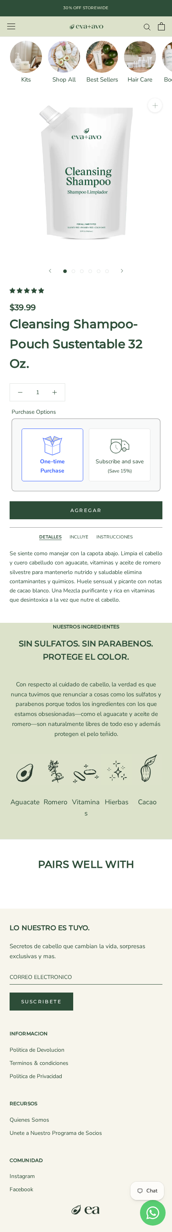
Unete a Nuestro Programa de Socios (56, 1133)
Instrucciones (114, 537)
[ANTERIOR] (50, 271)
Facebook (21, 1189)
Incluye (79, 537)
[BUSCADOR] (147, 26)
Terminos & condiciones (39, 1063)
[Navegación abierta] (11, 27)
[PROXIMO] (122, 271)
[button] (28, 291)
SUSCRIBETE (41, 1002)
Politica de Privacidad (36, 1076)
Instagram (22, 1176)
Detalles (50, 537)
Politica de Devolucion (37, 1050)
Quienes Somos (29, 1120)
